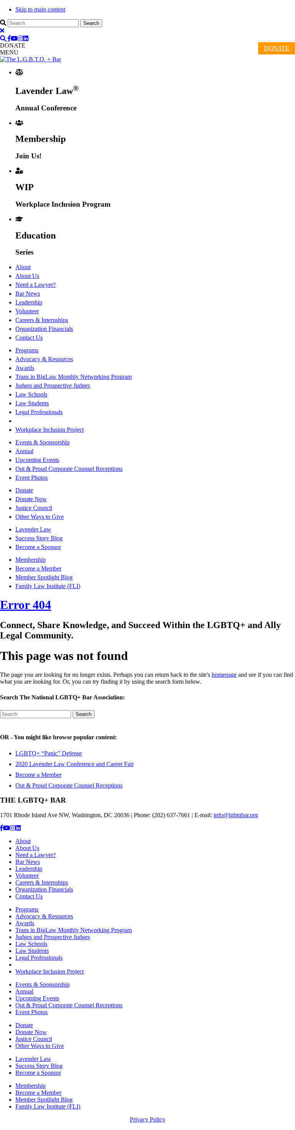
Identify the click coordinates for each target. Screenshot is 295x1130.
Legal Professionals (39, 412)
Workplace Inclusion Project (49, 429)
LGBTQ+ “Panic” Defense (48, 753)
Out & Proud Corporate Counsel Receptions (69, 468)
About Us (27, 276)
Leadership (28, 302)
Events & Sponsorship (42, 442)
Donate (24, 490)
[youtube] (14, 38)
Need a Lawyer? (35, 284)
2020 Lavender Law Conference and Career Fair (74, 764)
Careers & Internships (41, 320)
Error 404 (25, 605)
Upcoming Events (37, 460)
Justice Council (33, 508)
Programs (26, 350)
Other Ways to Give (39, 516)
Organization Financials (44, 329)
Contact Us (29, 337)
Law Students (32, 403)
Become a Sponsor (38, 547)
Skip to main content (40, 9)
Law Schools (31, 394)
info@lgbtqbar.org (236, 815)
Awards (24, 368)
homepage (224, 674)
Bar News (27, 293)
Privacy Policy (147, 1119)
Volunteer (27, 311)
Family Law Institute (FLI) (47, 586)
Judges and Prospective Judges (52, 385)
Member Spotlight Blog (44, 577)
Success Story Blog (39, 538)
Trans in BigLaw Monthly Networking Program (73, 376)
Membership (30, 559)
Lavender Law (33, 529)
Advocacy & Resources (44, 359)
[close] (2, 30)
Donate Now (31, 499)
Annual (24, 451)
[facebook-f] (9, 38)
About (23, 267)
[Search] (4, 38)
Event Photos (31, 477)
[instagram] (20, 38)
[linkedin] (25, 38)
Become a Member (38, 568)
